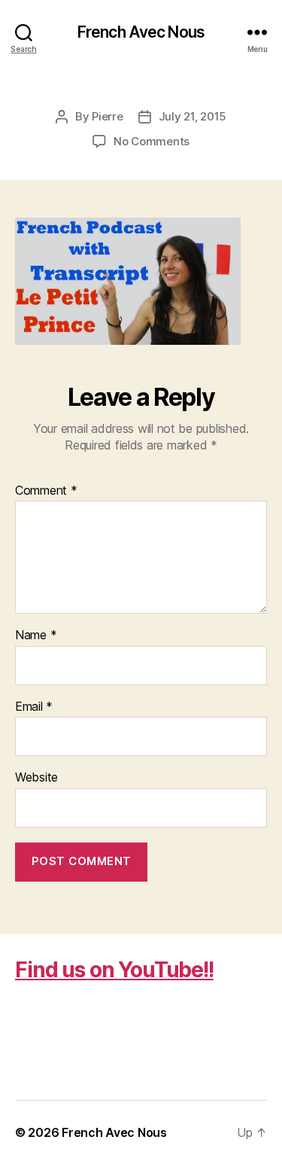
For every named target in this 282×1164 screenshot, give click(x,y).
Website (36, 778)
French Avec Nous (141, 32)
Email (34, 707)
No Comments (152, 141)
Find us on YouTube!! (114, 970)
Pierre (107, 116)
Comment (46, 491)
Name (35, 635)
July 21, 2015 (193, 116)
